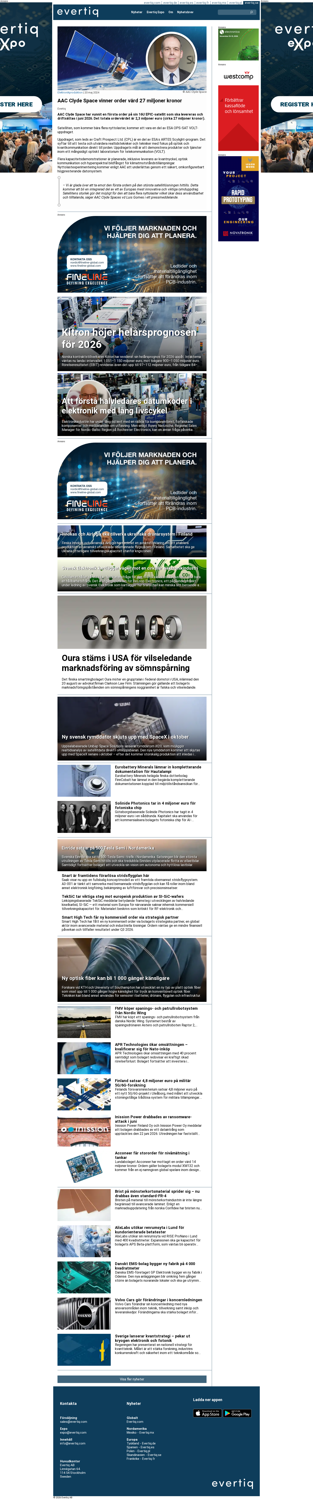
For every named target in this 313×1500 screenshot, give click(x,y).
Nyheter (136, 12)
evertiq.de (170, 2)
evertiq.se (251, 2)
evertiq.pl (235, 2)
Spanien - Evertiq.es (140, 1447)
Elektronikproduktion (70, 92)
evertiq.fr (202, 2)
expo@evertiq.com (73, 1432)
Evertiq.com (135, 1422)
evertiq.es (186, 2)
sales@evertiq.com (73, 1422)
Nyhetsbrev (185, 12)
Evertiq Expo (155, 12)
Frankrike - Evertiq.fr (141, 1459)
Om (170, 12)
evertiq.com (152, 2)
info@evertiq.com (72, 1443)
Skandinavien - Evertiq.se (144, 1455)
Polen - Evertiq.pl (138, 1451)
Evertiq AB (77, 12)
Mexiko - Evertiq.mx (140, 1432)
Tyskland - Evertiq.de (141, 1443)
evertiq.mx (219, 2)
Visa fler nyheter (132, 1379)
